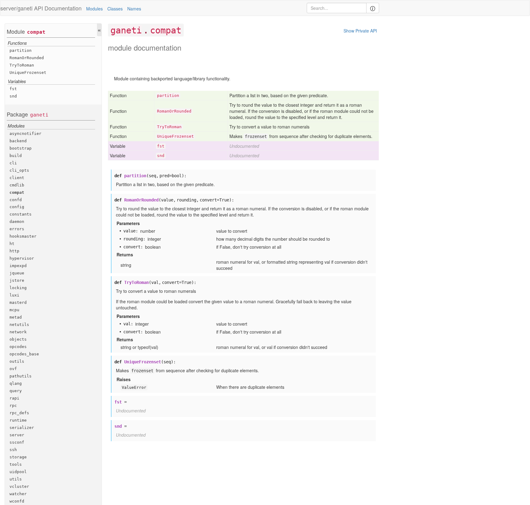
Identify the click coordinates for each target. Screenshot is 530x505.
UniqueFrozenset (28, 72)
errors (17, 229)
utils (16, 479)
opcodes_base (24, 354)
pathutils (21, 376)
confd (16, 199)
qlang (16, 383)
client (17, 177)
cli (13, 163)
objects (18, 339)
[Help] (372, 8)
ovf (13, 368)
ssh (13, 449)
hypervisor (22, 258)
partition (21, 50)
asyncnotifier (25, 133)
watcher (18, 494)
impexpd (18, 266)
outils (17, 361)
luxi (14, 295)
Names (134, 9)
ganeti (39, 115)
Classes (115, 9)
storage (18, 457)
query (16, 390)
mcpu (14, 310)
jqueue (17, 273)
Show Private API (360, 31)
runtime (18, 420)
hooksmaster (23, 236)
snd (13, 96)
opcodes (18, 346)
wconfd (17, 501)
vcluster (19, 486)
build (16, 155)
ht (12, 244)
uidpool (18, 471)
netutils (19, 324)
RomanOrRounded (27, 57)
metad (16, 317)
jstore (17, 280)
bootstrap (21, 148)
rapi (14, 398)
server (17, 435)
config (17, 207)
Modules (94, 9)
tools (16, 464)
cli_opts (19, 170)
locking (18, 288)
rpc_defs (19, 413)
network (18, 332)
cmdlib (17, 185)
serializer (22, 427)
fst (13, 89)
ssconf (17, 442)
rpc (13, 405)
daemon (17, 222)
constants (21, 214)
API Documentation (58, 8)
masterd (18, 302)
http (14, 251)
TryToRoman (22, 65)
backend (18, 141)
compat (36, 32)
